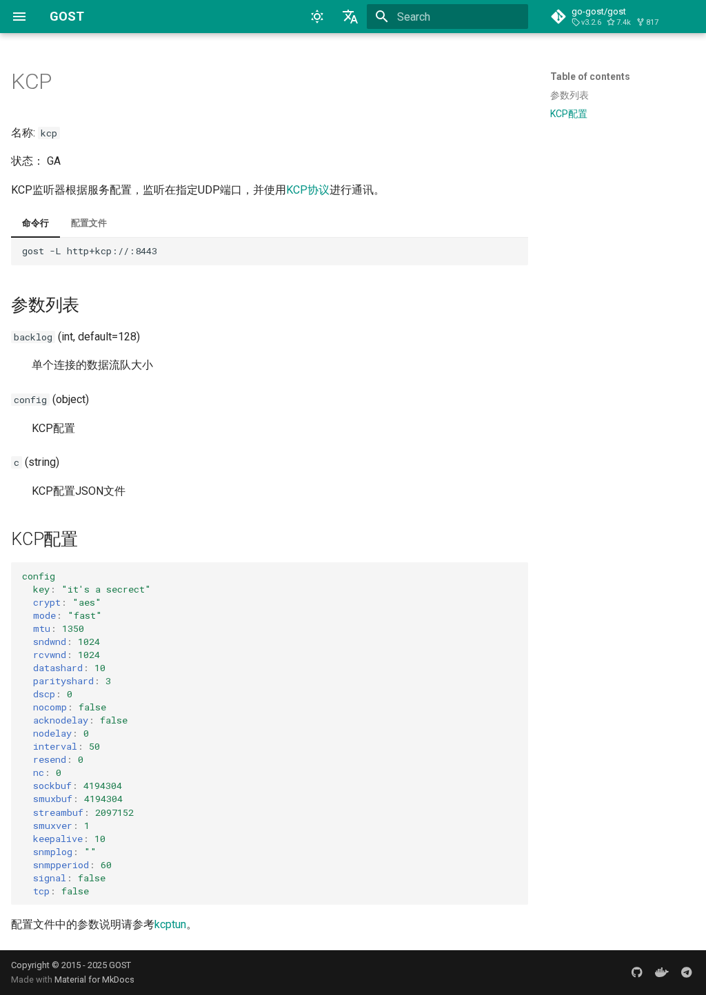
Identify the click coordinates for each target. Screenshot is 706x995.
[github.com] (637, 972)
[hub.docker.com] (662, 972)
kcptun (170, 924)
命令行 (35, 223)
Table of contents (590, 76)
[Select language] (350, 16)
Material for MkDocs (94, 979)
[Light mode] (317, 16)
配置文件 (89, 223)
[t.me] (687, 972)
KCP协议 (308, 189)
